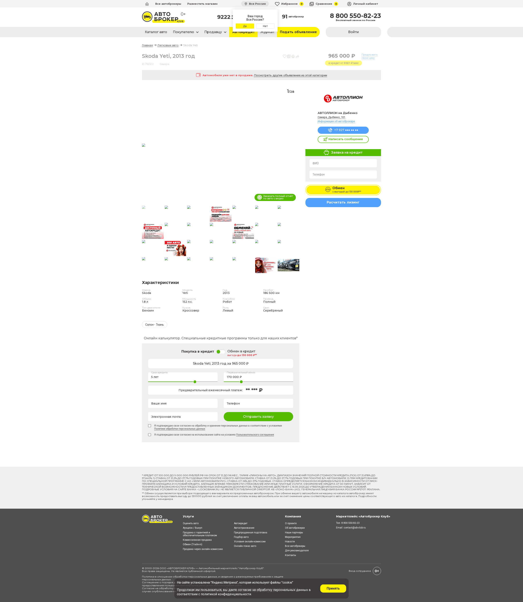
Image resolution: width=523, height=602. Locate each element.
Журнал (267, 32)
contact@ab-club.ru (355, 527)
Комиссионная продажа (197, 539)
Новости (290, 541)
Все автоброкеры (168, 3)
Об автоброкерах (295, 527)
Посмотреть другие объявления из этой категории (290, 75)
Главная (147, 45)
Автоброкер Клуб (251, 568)
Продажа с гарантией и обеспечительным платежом (200, 534)
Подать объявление (298, 32)
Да (245, 26)
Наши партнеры (294, 532)
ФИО (316, 163)
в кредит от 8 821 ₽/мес (344, 63)
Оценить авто (191, 523)
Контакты (290, 555)
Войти (353, 32)
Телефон (319, 174)
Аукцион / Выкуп (192, 527)
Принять (333, 588)
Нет (265, 26)
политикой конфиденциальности (226, 594)
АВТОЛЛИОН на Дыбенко (338, 113)
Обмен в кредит (241, 351)
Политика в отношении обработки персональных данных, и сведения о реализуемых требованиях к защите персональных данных (212, 578)
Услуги (188, 516)
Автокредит (243, 32)
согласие (244, 590)
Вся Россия (257, 3)
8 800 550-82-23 (355, 16)
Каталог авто (156, 32)
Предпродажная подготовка (250, 532)
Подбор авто (241, 537)
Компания (293, 516)
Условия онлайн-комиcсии (250, 541)
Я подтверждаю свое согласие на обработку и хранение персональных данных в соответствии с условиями (218, 427)
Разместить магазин (202, 3)
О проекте (291, 523)
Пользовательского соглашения (255, 434)
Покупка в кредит (197, 351)
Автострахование (244, 527)
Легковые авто (168, 45)
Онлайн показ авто (245, 546)
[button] (294, 145)
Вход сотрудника (360, 570)
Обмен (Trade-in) (192, 544)
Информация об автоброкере (336, 121)
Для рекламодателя (297, 550)
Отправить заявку (258, 417)
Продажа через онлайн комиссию (203, 549)
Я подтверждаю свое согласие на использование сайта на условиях (214, 434)
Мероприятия (293, 537)
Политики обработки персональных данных (179, 428)
